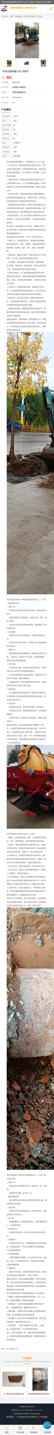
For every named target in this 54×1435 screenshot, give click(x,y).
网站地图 (44, 1417)
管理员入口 (36, 1417)
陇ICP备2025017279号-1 (34, 1410)
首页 (11, 16)
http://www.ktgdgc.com (9, 1349)
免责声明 (28, 1417)
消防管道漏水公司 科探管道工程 (40, 1394)
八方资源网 (20, 1417)
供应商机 (18, 16)
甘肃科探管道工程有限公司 (22, 1414)
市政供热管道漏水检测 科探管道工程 (15, 1394)
